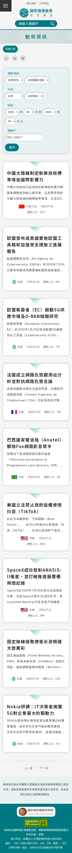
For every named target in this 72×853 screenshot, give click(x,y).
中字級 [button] (14, 57)
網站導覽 (31, 3)
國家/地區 (13, 73)
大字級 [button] (22, 57)
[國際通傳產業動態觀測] (36, 13)
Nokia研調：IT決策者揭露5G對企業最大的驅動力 (34, 709)
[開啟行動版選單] (6, 6)
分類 (10, 89)
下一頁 (44, 768)
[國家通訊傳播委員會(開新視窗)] (36, 812)
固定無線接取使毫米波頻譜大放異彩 (34, 644)
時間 (10, 105)
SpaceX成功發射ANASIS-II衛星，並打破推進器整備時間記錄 (34, 576)
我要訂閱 (10, 49)
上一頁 (28, 768)
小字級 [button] (6, 57)
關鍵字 (12, 130)
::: (24, 3)
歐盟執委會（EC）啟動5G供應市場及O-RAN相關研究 (36, 312)
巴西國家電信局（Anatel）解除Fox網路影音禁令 (35, 443)
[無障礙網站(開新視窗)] (36, 820)
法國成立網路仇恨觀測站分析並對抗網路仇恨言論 (34, 377)
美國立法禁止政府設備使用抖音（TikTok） (34, 508)
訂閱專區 (44, 3)
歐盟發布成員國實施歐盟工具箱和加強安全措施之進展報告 (34, 244)
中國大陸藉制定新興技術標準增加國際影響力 (34, 176)
